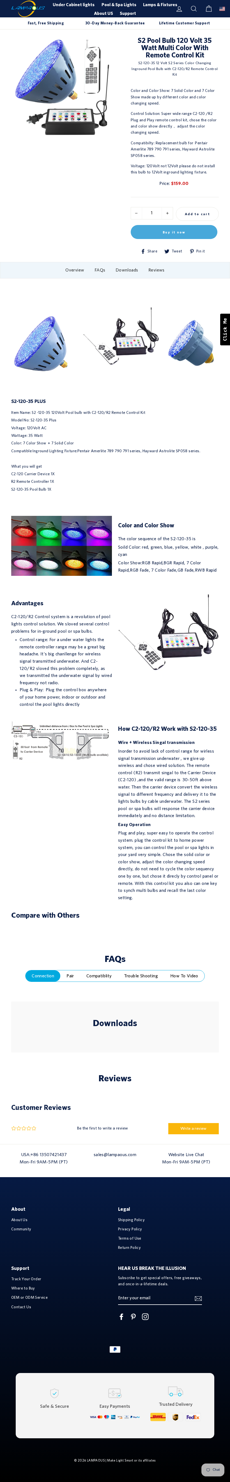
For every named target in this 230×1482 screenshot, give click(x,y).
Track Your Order (26, 1279)
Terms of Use (129, 1238)
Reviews (156, 270)
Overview (74, 270)
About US (103, 13)
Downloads (127, 270)
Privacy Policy (130, 1229)
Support (128, 13)
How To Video (184, 976)
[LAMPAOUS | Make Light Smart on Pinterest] (133, 1316)
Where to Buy (23, 1288)
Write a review (193, 1128)
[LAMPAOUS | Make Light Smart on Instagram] (145, 1316)
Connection (43, 976)
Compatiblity (99, 976)
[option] (46, 23)
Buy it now (174, 232)
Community (21, 1229)
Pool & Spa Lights (119, 4)
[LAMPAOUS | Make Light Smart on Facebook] (121, 1316)
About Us (19, 1220)
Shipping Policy (131, 1220)
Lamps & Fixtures (160, 4)
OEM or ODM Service (29, 1298)
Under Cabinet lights (74, 4)
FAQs (100, 270)
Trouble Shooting (141, 976)
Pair (70, 976)
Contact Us (21, 1307)
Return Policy (129, 1248)
